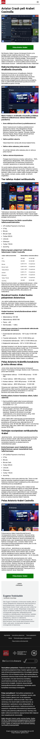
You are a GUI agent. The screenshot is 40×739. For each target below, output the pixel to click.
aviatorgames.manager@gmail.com (21, 731)
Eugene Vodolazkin (13, 596)
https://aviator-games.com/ (20, 732)
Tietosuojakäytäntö (31, 635)
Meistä (10, 638)
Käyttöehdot (7, 635)
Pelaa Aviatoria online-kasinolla (20, 641)
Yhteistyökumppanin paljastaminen (23, 638)
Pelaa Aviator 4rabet (20, 47)
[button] (38, 2)
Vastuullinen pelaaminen (18, 635)
